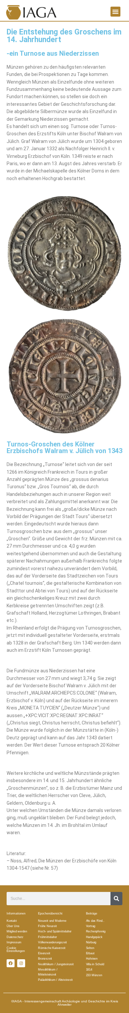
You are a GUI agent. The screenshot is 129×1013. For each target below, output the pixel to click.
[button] (115, 12)
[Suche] (116, 898)
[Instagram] (21, 963)
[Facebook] (11, 963)
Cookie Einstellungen (16, 949)
